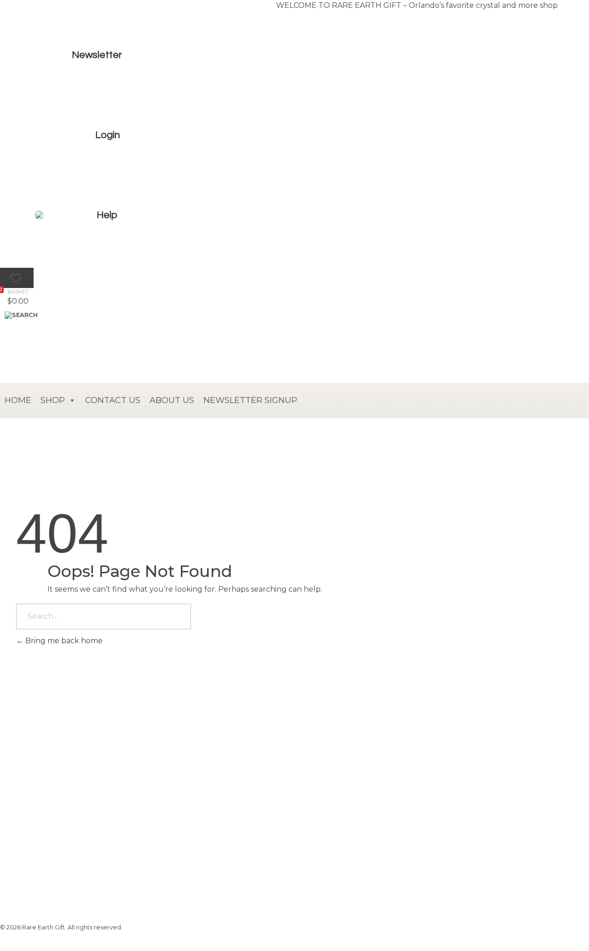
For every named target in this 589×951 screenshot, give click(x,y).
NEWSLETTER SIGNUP (250, 400)
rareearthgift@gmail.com (103, 828)
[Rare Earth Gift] (80, 259)
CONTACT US (112, 400)
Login (107, 135)
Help (107, 215)
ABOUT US (172, 400)
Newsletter (97, 55)
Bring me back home (63, 640)
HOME (18, 400)
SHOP (52, 400)
